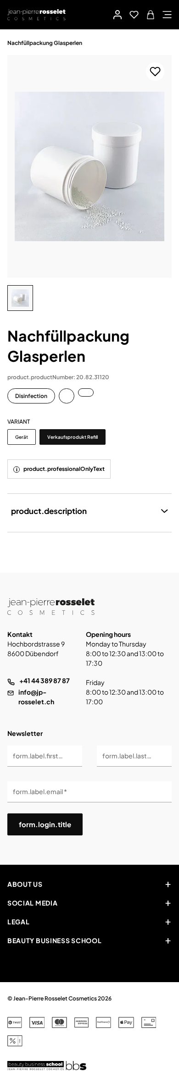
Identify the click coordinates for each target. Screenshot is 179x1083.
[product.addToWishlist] (155, 71)
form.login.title (45, 824)
